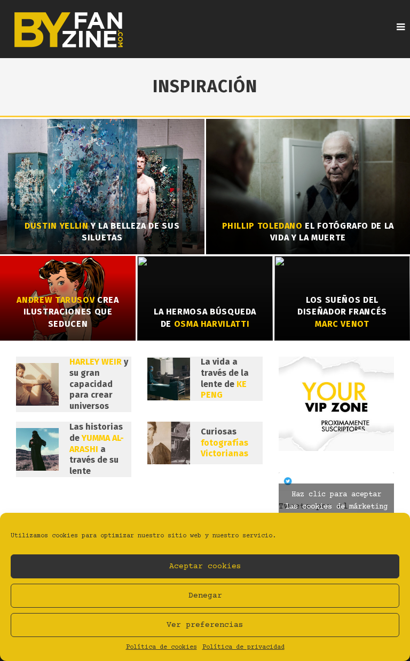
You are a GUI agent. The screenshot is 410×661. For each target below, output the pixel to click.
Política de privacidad (243, 647)
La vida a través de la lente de (225, 378)
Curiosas (224, 442)
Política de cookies (161, 647)
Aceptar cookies (205, 566)
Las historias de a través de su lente (96, 449)
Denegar (205, 595)
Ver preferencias (205, 625)
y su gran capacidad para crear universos (98, 384)
